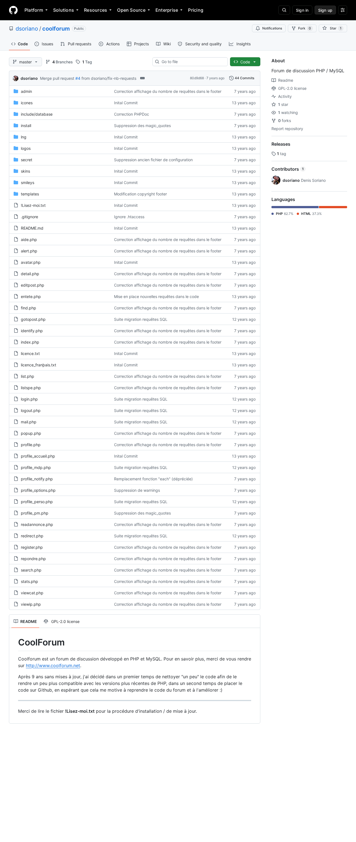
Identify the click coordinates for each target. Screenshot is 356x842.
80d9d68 (197, 78)
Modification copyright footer (140, 194)
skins (25, 171)
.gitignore (29, 216)
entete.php (31, 296)
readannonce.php (37, 524)
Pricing (195, 10)
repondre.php (33, 558)
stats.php (29, 581)
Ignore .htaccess (129, 216)
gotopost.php (33, 319)
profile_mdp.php (36, 467)
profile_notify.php (37, 478)
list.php (27, 376)
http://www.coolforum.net (53, 665)
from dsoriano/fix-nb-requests (108, 78)
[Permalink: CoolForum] (14, 642)
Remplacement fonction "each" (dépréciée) (153, 478)
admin (26, 91)
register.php (32, 547)
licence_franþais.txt (38, 364)
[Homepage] (13, 10)
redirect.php (32, 535)
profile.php (31, 444)
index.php (30, 342)
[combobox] (192, 62)
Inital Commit (126, 102)
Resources (95, 10)
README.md (32, 228)
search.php (31, 570)
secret (26, 159)
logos (26, 148)
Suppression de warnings (137, 490)
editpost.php (32, 285)
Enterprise (166, 10)
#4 (77, 78)
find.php (28, 307)
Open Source (131, 10)
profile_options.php (38, 490)
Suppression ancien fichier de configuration (153, 159)
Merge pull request (57, 78)
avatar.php (31, 262)
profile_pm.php (34, 513)
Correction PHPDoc (131, 114)
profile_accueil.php (38, 456)
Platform (33, 10)
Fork (304, 28)
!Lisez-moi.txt (33, 205)
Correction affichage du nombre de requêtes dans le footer (167, 91)
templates (30, 194)
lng (23, 137)
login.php (29, 399)
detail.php (30, 273)
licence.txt (30, 353)
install (26, 125)
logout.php (31, 410)
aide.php (29, 239)
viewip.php (31, 604)
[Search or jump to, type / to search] (284, 10)
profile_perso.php (37, 501)
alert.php (29, 251)
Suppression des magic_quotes (142, 125)
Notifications (272, 28)
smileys (27, 182)
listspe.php (31, 387)
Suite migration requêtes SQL (140, 319)
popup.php (31, 433)
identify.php (32, 330)
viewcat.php (32, 592)
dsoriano (27, 28)
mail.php (28, 421)
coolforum (56, 28)
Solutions (63, 10)
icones (27, 102)
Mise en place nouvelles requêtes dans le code (156, 296)
